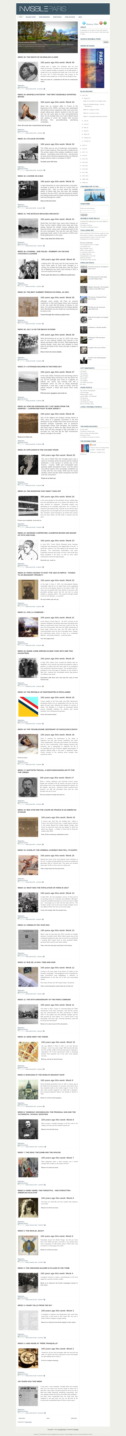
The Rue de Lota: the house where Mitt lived (96, 308)
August (86, 98)
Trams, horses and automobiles (89, 433)
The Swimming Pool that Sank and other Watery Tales (97, 278)
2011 (83, 172)
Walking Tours (31, 17)
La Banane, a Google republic (97, 327)
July (85, 121)
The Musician (84, 398)
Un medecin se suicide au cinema (90, 437)
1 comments (39, 132)
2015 (83, 159)
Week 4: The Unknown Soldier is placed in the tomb (43, 1268)
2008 (83, 182)
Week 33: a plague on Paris (31, 139)
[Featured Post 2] (48, 37)
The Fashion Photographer (87, 390)
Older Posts (74, 1418)
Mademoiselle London (86, 394)
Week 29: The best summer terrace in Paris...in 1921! (43, 292)
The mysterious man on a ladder (89, 244)
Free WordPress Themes (45, 1434)
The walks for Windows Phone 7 (89, 227)
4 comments (39, 207)
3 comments (38, 919)
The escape (83, 379)
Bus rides (83, 384)
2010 (83, 176)
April (85, 131)
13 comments (40, 88)
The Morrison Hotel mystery (88, 260)
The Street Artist (85, 400)
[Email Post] (44, 88)
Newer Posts (22, 1418)
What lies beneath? (85, 258)
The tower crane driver (86, 382)
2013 (83, 166)
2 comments (38, 527)
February (86, 138)
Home (20, 17)
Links (80, 17)
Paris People (57, 17)
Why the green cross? (86, 248)
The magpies (84, 380)
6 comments (38, 444)
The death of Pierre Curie (87, 431)
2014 (83, 162)
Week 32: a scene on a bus (30, 176)
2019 (83, 145)
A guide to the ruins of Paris (97, 347)
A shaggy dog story (85, 254)
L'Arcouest (83, 371)
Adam (94, 445)
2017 (83, 152)
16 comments (40, 1412)
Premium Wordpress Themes (85, 1434)
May (85, 127)
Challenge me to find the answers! (90, 239)
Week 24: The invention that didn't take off (39, 491)
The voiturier (83, 373)
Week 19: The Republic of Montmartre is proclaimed (44, 692)
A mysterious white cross (87, 252)
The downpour (84, 375)
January (86, 141)
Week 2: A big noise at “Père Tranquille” (38, 1343)
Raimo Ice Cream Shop (87, 404)
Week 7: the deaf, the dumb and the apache (39, 1152)
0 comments (38, 323)
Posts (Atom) (28, 1422)
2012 (83, 169)
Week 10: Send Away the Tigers (33, 1037)
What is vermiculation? (86, 250)
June (85, 124)
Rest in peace (84, 377)
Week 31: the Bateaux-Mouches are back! (38, 214)
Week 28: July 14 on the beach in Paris (36, 329)
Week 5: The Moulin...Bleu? (31, 1231)
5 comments (39, 245)
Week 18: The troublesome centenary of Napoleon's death (47, 729)
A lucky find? (84, 429)
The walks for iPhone (86, 225)
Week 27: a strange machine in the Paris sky (40, 367)
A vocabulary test (85, 246)
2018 (83, 149)
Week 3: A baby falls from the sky (35, 1305)
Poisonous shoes (85, 435)
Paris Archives (70, 17)
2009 (83, 179)
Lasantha (61, 1434)
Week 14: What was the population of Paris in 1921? (43, 888)
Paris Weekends (44, 17)
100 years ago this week (30, 1381)
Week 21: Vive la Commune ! (31, 612)
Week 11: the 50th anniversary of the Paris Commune (44, 1000)
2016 (83, 155)
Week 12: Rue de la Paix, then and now (36, 962)
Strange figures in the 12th (87, 256)
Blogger (76, 1429)
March (86, 134)
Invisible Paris (62, 1429)
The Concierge (84, 392)
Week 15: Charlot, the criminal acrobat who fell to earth (47, 850)
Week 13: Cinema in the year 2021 (34, 925)
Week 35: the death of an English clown (38, 57)
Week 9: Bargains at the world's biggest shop (41, 1075)
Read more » (21, 85)
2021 (83, 95)
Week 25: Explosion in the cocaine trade (38, 450)
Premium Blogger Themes (71, 1434)
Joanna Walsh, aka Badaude (88, 396)
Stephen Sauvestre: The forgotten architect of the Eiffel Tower (98, 288)
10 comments (40, 170)
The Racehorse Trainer (86, 402)
